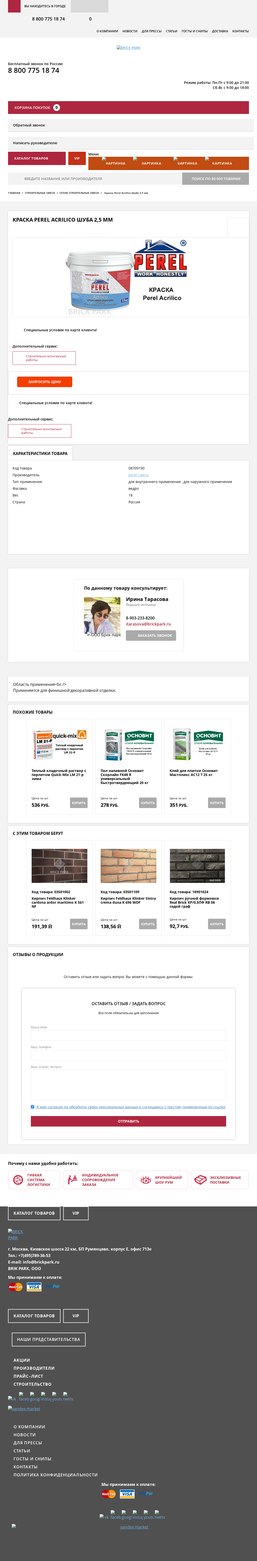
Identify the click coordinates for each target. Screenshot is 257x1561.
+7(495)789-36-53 (34, 1255)
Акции (22, 1360)
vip (77, 158)
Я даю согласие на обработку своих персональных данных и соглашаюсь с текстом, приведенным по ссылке (130, 1107)
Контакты (240, 31)
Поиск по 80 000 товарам (216, 178)
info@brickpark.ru (41, 1262)
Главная (14, 193)
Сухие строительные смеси (79, 193)
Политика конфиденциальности (56, 1475)
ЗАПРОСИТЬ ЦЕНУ (44, 381)
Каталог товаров (34, 1213)
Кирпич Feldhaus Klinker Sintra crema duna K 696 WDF (128, 900)
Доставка (220, 31)
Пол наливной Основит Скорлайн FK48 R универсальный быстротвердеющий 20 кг (125, 777)
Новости (130, 31)
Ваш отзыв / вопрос (46, 1066)
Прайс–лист (28, 1376)
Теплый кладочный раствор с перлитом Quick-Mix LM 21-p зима (59, 775)
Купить (79, 803)
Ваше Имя (39, 1027)
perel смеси (138, 475)
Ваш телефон (41, 1047)
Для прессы (152, 31)
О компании (107, 31)
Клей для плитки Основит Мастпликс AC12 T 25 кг (194, 773)
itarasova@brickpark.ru (148, 624)
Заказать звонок (155, 635)
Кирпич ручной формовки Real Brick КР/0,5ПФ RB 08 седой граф (194, 902)
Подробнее (60, 756)
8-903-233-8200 (140, 618)
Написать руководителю (35, 142)
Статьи (171, 31)
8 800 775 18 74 (48, 19)
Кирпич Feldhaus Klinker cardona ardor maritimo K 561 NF (58, 902)
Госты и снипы (195, 31)
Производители (34, 1368)
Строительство (33, 1384)
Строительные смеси (40, 193)
